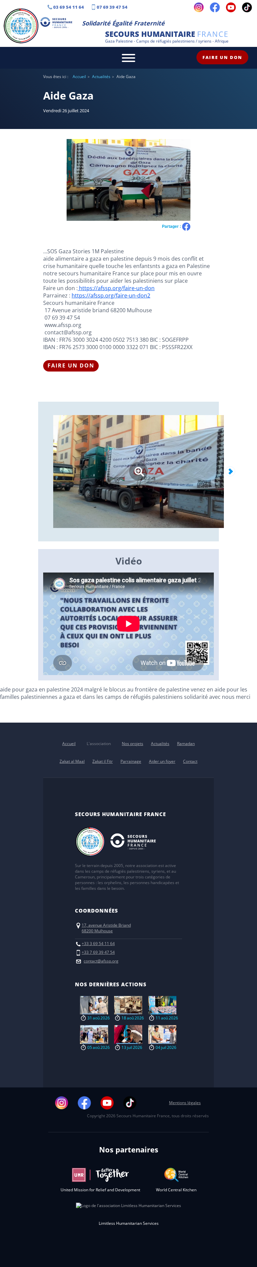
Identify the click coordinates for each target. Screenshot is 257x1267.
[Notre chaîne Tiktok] (247, 7)
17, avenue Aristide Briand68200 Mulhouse (106, 928)
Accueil (79, 76)
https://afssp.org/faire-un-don (116, 288)
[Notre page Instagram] (199, 7)
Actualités (101, 76)
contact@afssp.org (101, 961)
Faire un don (222, 57)
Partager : (172, 226)
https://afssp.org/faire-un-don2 (111, 295)
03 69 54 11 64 (68, 7)
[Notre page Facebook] (215, 7)
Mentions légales (185, 1103)
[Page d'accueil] (21, 26)
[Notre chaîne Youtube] (231, 7)
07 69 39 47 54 (112, 7)
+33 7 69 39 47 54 (98, 952)
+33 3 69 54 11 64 (98, 943)
